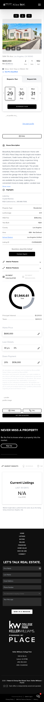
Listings (22, 536)
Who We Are (22, 551)
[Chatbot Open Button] (38, 696)
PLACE (22, 683)
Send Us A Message (22, 612)
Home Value (22, 548)
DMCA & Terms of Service (23, 699)
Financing (22, 545)
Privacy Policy (10, 699)
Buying (22, 539)
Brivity (20, 696)
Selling (22, 542)
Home (22, 533)
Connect (22, 554)
